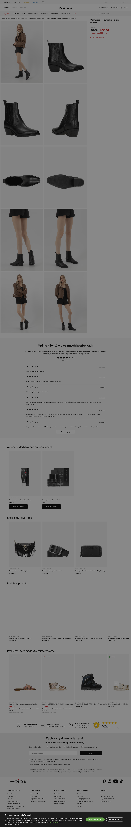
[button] (44, 824)
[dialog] (65, 413)
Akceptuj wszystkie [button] (95, 819)
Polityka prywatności (56, 822)
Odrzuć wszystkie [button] (115, 819)
